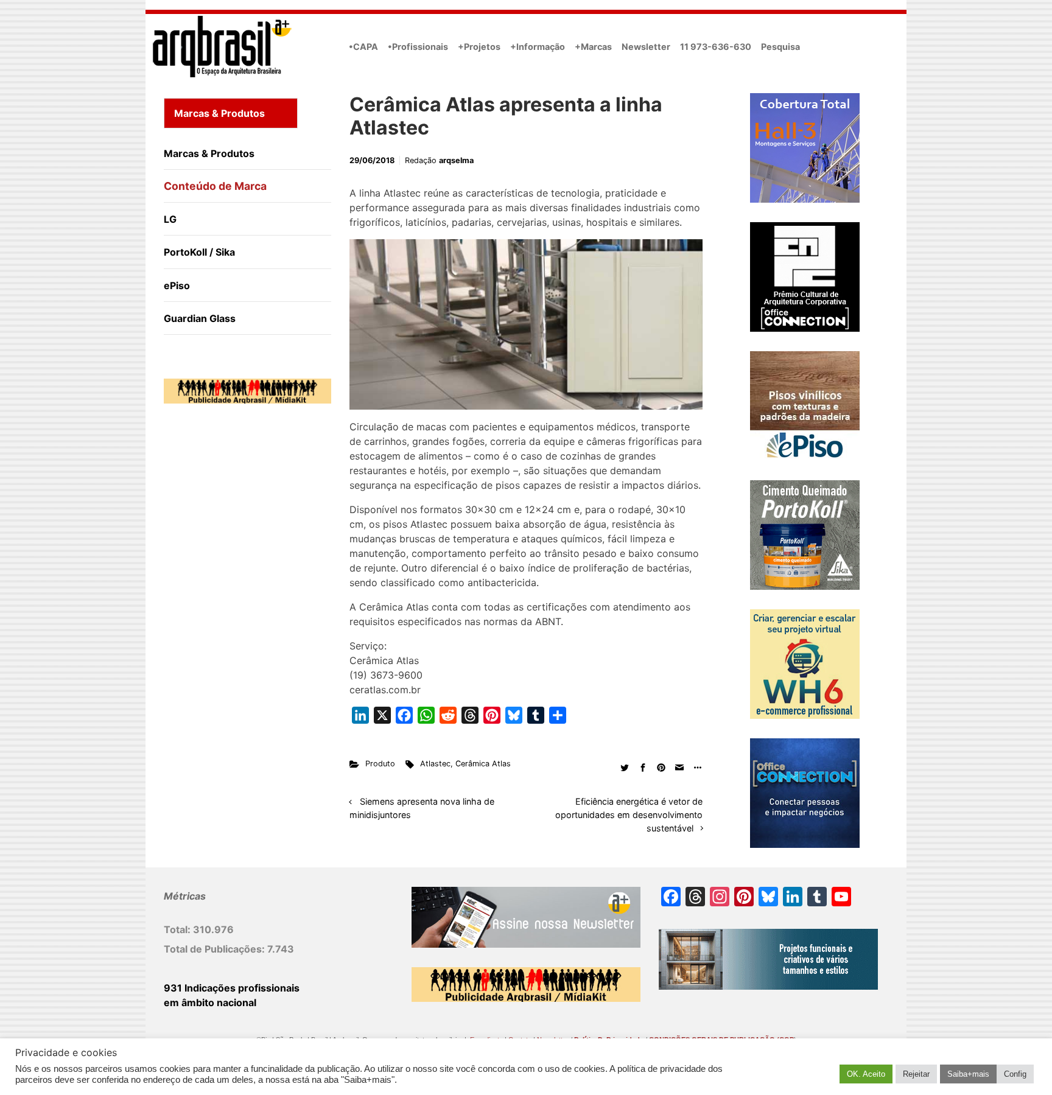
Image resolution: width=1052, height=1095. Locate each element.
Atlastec (435, 763)
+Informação (537, 46)
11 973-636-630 (715, 46)
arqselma (456, 160)
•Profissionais (418, 46)
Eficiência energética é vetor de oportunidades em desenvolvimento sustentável (629, 814)
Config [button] (1015, 1074)
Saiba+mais (968, 1074)
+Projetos (479, 46)
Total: (178, 929)
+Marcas (593, 46)
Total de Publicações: (215, 949)
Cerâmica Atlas (483, 763)
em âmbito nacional (210, 1002)
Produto (380, 763)
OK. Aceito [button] (866, 1074)
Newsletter (646, 46)
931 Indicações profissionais (232, 988)
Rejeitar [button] (916, 1074)
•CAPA (363, 46)
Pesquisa (780, 46)
